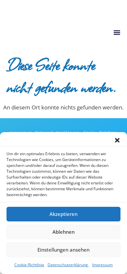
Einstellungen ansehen (63, 249)
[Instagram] (7, 6)
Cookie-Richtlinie (29, 265)
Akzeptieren (63, 214)
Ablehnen (63, 232)
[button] (117, 140)
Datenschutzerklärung (68, 265)
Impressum (102, 265)
